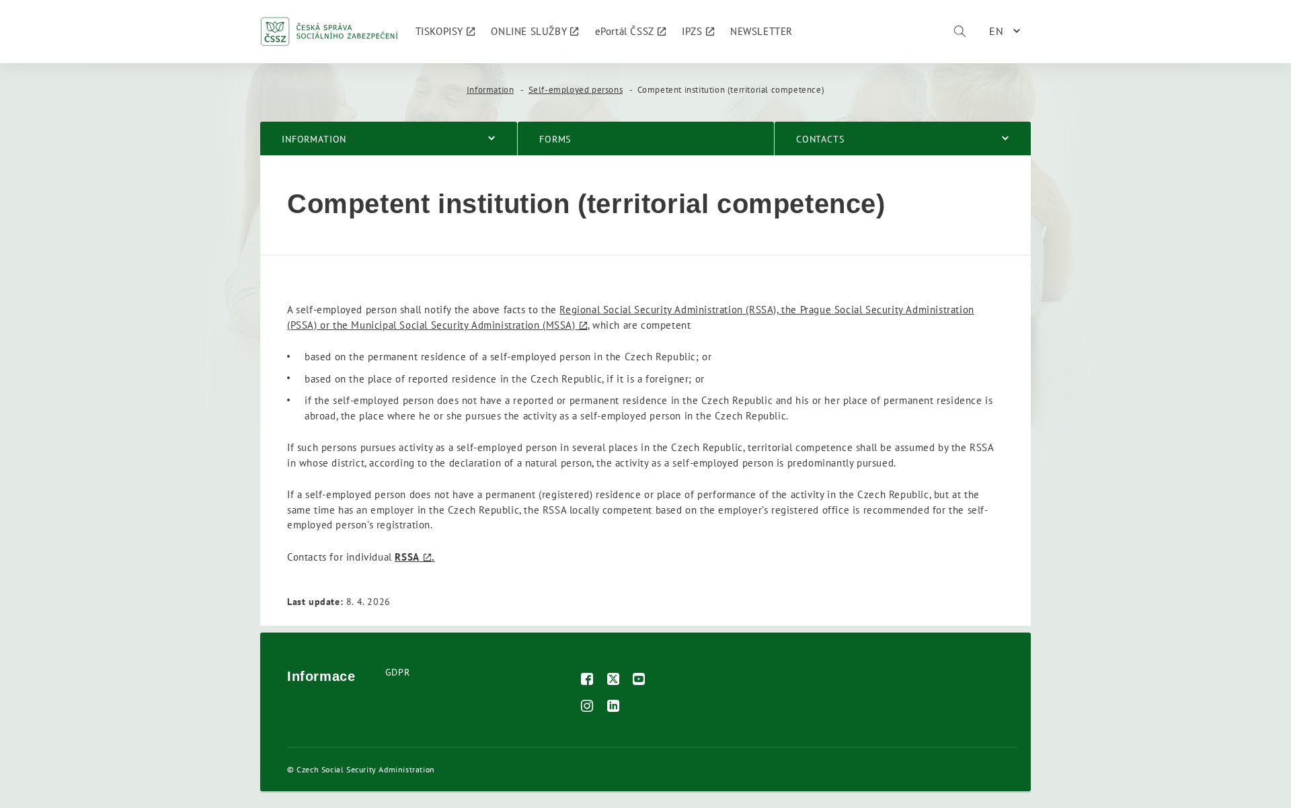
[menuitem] (445, 31)
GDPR (397, 672)
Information (490, 89)
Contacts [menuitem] (820, 139)
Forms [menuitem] (555, 139)
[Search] (959, 32)
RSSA (407, 557)
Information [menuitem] (314, 139)
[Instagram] (587, 707)
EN (996, 31)
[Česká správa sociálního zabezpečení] (329, 31)
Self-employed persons (576, 89)
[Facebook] (587, 680)
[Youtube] (639, 680)
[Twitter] (613, 680)
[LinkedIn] (613, 707)
